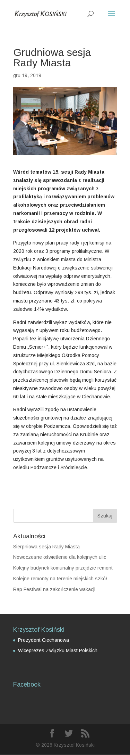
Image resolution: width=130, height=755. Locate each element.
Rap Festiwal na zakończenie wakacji (54, 589)
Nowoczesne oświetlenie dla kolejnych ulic (59, 557)
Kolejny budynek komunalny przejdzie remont (63, 568)
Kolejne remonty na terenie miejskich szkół (60, 578)
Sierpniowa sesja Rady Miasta (46, 546)
